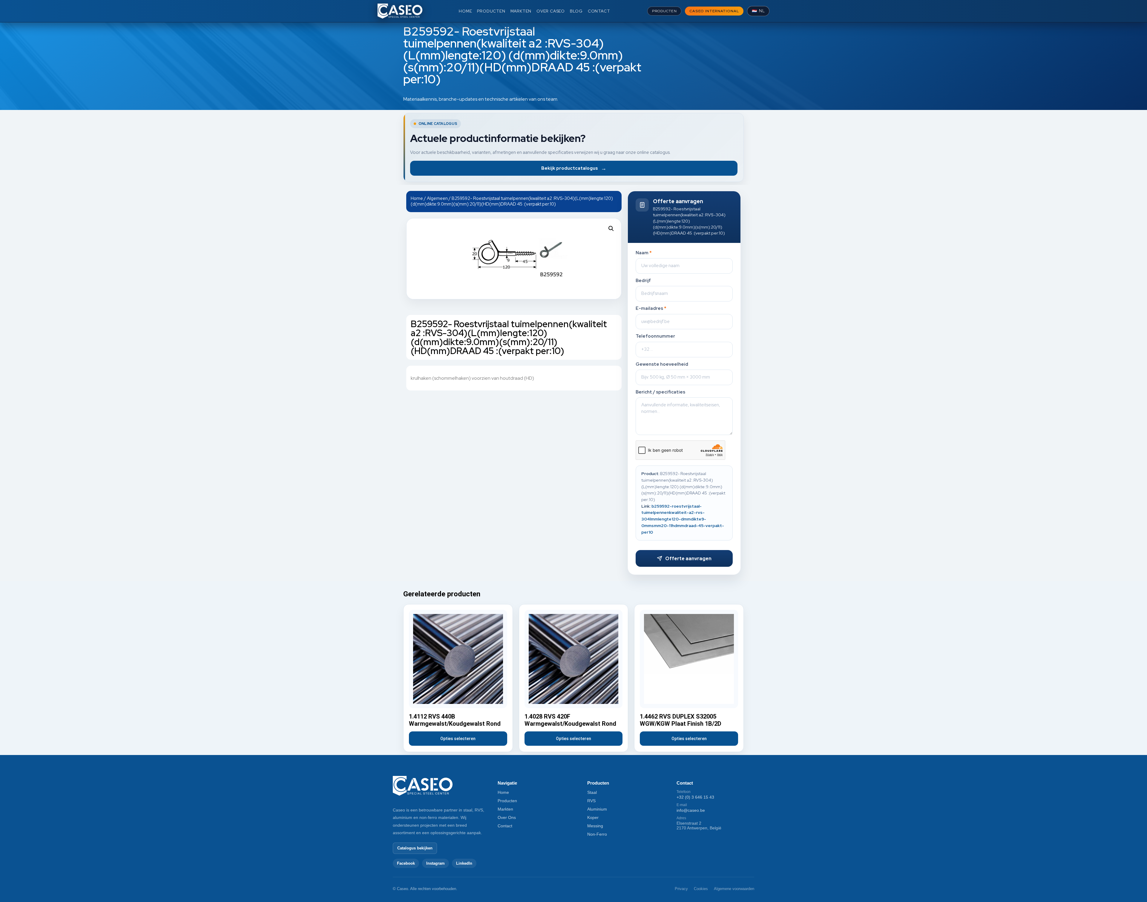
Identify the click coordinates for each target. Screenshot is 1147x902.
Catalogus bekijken (415, 848)
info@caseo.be (691, 810)
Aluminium (597, 809)
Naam (644, 253)
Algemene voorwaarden (734, 888)
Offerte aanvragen (688, 558)
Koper (593, 817)
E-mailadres (651, 308)
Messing (595, 825)
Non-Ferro (597, 834)
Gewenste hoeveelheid (662, 364)
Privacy (681, 888)
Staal (592, 792)
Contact (505, 825)
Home (417, 198)
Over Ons (507, 817)
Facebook (406, 863)
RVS (591, 800)
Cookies (701, 888)
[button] (611, 228)
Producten (507, 800)
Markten (505, 809)
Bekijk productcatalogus (573, 168)
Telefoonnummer (655, 336)
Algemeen (437, 198)
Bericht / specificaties (660, 392)
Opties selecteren (458, 738)
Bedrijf (643, 281)
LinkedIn (464, 863)
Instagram (435, 863)
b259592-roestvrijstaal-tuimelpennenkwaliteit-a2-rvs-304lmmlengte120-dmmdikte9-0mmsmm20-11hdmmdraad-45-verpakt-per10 (682, 519)
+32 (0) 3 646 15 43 (695, 797)
